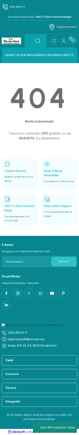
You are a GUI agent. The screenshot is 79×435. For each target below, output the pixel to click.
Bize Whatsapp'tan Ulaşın (58, 427)
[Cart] (73, 41)
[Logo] (11, 41)
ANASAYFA (26, 138)
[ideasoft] (16, 432)
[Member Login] (64, 41)
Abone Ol (64, 261)
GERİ (44, 133)
